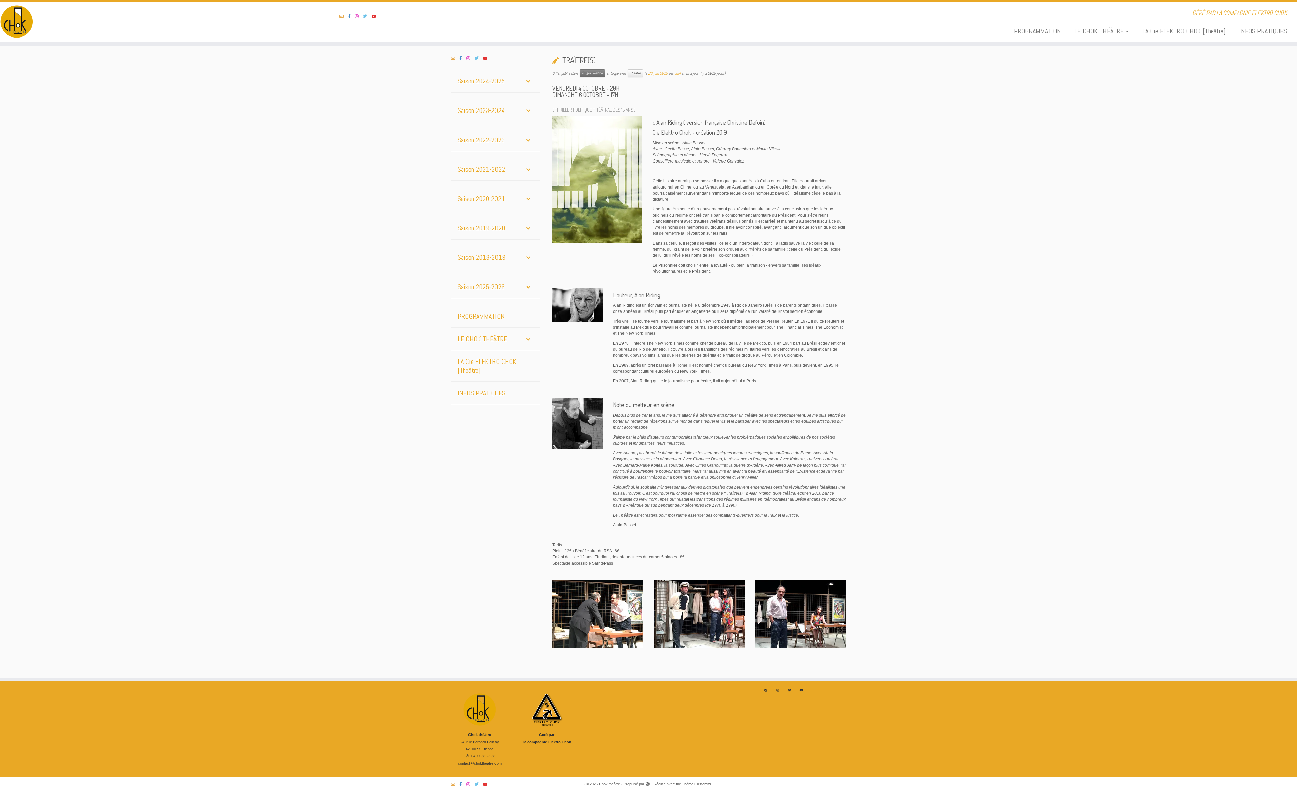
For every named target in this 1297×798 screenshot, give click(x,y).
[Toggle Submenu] (528, 81)
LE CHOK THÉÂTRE (1099, 31)
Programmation (592, 73)
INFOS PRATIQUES (1263, 31)
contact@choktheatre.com (480, 763)
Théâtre (635, 73)
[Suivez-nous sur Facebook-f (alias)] (351, 16)
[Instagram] (778, 690)
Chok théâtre (609, 784)
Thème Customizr (696, 784)
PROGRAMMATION (1037, 31)
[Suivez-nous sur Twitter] (367, 16)
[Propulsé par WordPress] (647, 783)
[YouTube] (801, 690)
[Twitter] (789, 690)
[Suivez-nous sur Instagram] (359, 16)
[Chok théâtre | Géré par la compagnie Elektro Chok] (149, 22)
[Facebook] (766, 690)
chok (677, 73)
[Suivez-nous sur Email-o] (343, 16)
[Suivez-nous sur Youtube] (376, 16)
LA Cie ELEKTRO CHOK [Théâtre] (1184, 31)
